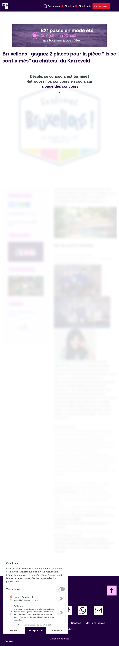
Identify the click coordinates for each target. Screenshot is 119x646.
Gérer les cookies (59, 638)
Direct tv (69, 6)
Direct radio (85, 6)
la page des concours (59, 86)
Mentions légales (95, 623)
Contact (76, 623)
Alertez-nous (101, 6)
